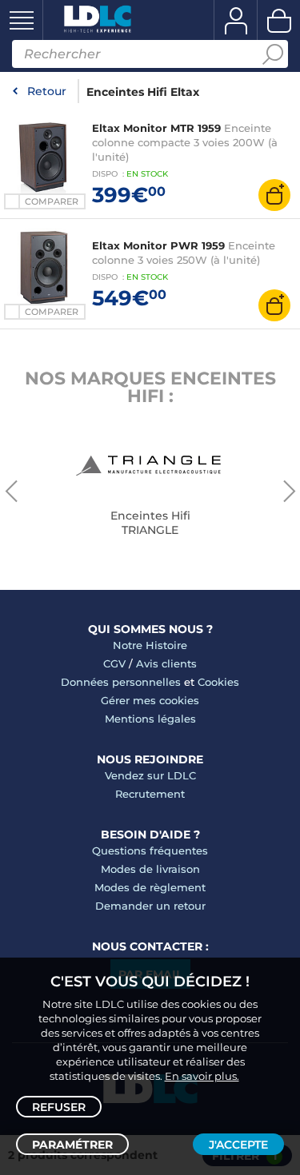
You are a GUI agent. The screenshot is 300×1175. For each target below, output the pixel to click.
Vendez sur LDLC (150, 775)
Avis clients (166, 663)
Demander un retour (150, 905)
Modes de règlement (150, 887)
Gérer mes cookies (150, 700)
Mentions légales (150, 718)
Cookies (218, 681)
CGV (114, 663)
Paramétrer (72, 1144)
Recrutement (150, 793)
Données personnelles (121, 681)
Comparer (51, 201)
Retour (46, 91)
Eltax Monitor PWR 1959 (158, 245)
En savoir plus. (202, 1075)
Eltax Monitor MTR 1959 (156, 127)
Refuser (59, 1107)
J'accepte (238, 1144)
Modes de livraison (150, 868)
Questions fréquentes (150, 850)
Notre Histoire (150, 645)
